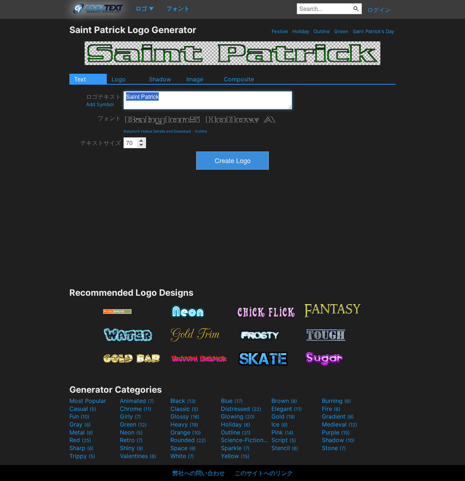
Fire (331, 408)
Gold (283, 416)
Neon (131, 432)
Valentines (138, 456)
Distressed (241, 408)
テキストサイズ (100, 142)
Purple (336, 432)
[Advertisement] (34, 133)
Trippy (82, 456)
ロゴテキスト (103, 100)
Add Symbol (100, 104)
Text (80, 79)
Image (194, 79)
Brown (284, 400)
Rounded (188, 440)
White (182, 456)
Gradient (338, 416)
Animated (137, 400)
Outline (321, 31)
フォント (109, 118)
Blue (232, 400)
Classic (184, 408)
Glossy (184, 416)
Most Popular (87, 400)
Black (183, 400)
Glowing (238, 416)
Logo (119, 79)
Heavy (184, 424)
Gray (80, 424)
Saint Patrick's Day (373, 31)
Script (283, 440)
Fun (79, 416)
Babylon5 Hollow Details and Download (157, 131)
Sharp (81, 448)
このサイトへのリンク (264, 473)
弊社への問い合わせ (199, 473)
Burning (336, 400)
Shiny (131, 448)
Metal (81, 432)
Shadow (160, 79)
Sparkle (235, 448)
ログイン (379, 9)
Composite (239, 79)
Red (80, 440)
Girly (130, 416)
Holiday (301, 31)
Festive (280, 31)
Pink (282, 432)
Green (341, 31)
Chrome (135, 408)
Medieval (339, 424)
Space (183, 448)
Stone (334, 448)
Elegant (286, 408)
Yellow (235, 456)
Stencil (284, 448)
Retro (131, 440)
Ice (279, 424)
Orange (185, 432)
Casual (82, 408)
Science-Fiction (245, 440)
